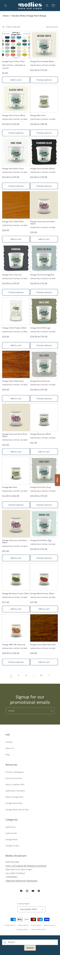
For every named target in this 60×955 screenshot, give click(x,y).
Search (30, 948)
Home (6, 15)
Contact (9, 742)
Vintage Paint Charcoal (11, 275)
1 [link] (11, 675)
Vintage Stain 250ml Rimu (13, 222)
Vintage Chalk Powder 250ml (14, 328)
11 (41, 675)
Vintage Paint (11, 839)
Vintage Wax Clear (38, 115)
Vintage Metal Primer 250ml (42, 593)
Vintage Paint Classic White (13, 115)
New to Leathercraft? (15, 784)
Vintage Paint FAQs (14, 803)
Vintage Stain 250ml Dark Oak (43, 645)
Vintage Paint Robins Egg (40, 540)
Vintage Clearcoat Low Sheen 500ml (14, 541)
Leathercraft (11, 833)
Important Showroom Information (22, 880)
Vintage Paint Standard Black (42, 168)
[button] (6, 5)
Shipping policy (22, 929)
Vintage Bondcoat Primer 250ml (15, 593)
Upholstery (11, 827)
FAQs (8, 754)
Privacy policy (36, 925)
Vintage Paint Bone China (13, 168)
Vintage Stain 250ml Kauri (13, 381)
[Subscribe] (51, 711)
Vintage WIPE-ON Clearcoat (13, 645)
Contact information (38, 929)
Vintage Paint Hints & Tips (17, 809)
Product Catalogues (15, 772)
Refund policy (23, 925)
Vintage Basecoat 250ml (40, 434)
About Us (10, 748)
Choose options (44, 79)
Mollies (12, 925)
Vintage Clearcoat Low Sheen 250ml (42, 223)
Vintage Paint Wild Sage (40, 328)
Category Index (12, 845)
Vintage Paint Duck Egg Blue (42, 275)
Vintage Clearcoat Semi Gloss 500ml (14, 435)
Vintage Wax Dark (9, 487)
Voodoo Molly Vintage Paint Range (29, 15)
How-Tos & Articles (14, 778)
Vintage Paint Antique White (42, 61)
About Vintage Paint (14, 797)
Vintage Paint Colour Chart (13, 61)
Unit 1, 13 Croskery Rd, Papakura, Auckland (26, 865)
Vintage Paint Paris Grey (40, 487)
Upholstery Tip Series (15, 790)
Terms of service (50, 925)
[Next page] (49, 675)
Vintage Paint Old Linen (40, 381)
